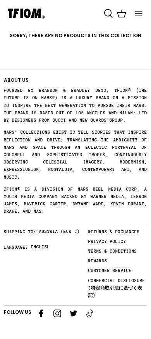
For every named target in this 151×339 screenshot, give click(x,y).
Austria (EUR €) (59, 231)
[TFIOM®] (26, 13)
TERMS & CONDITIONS (112, 251)
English (40, 247)
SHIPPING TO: (20, 231)
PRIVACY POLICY (107, 241)
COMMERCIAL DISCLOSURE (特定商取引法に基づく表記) (116, 288)
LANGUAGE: (16, 247)
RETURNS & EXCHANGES (114, 231)
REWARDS (97, 260)
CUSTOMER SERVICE (110, 270)
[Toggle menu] (138, 13)
